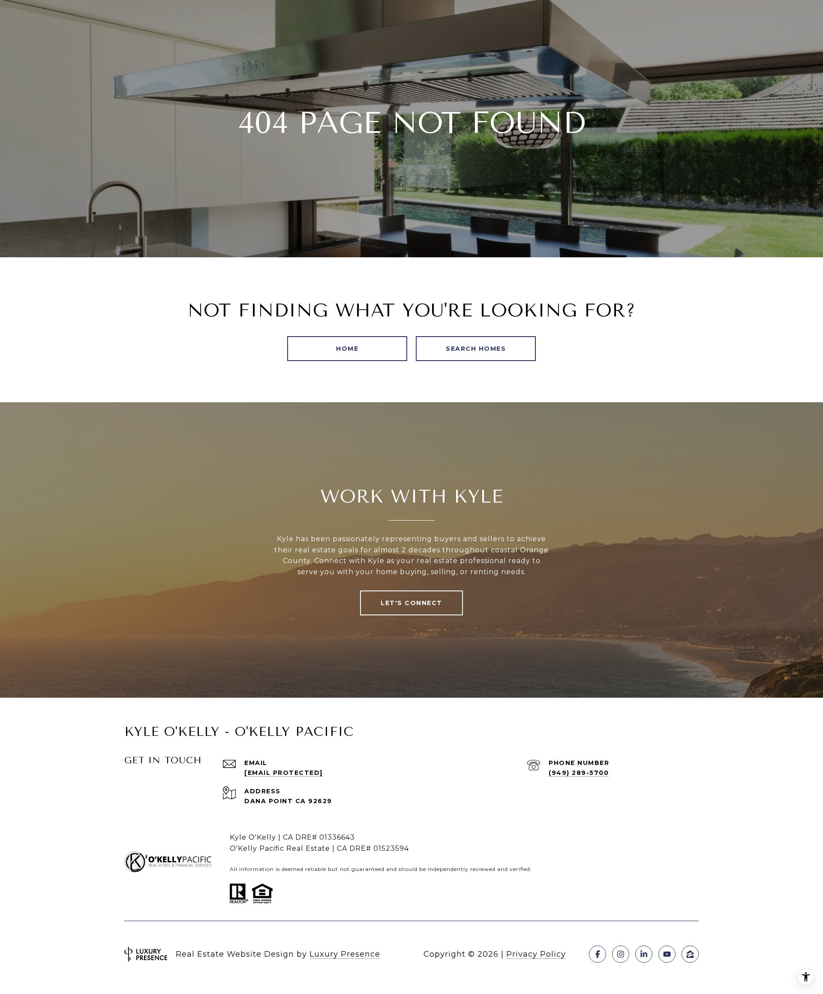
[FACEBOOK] (597, 954)
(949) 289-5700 (579, 773)
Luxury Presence (344, 954)
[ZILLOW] (690, 954)
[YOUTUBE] (667, 954)
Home (347, 348)
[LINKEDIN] (643, 954)
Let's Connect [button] (411, 603)
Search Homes (476, 348)
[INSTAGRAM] (620, 954)
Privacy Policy (536, 954)
